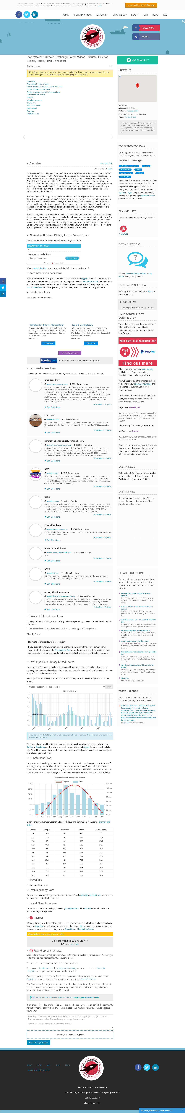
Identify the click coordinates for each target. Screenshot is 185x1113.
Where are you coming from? (39, 254)
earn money (147, 369)
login (71, 944)
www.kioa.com (52, 473)
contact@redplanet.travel (90, 895)
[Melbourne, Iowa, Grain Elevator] (47, 147)
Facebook (40, 747)
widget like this (40, 268)
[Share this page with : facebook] (3, 281)
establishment (125, 169)
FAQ (165, 14)
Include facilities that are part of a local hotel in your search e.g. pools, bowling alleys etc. (64, 629)
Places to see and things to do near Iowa (43, 92)
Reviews (30, 111)
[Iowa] (34, 147)
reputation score (147, 195)
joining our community (66, 968)
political (140, 173)
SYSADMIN (126, 723)
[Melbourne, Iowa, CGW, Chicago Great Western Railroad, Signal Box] (95, 126)
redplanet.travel (58, 263)
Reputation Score (90, 281)
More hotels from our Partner (78, 360)
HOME (29, 1065)
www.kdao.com (53, 419)
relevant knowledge (142, 384)
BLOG (67, 1065)
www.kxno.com (53, 573)
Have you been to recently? (157, 1110)
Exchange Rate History (36, 94)
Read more (33, 338)
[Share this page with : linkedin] (3, 294)
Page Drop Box (33, 113)
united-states (125, 176)
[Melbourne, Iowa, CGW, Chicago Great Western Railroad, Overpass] (95, 147)
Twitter (30, 747)
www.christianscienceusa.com (59, 445)
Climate (30, 97)
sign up (86, 747)
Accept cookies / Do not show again (141, 5)
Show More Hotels (69, 353)
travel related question (135, 273)
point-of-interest (126, 173)
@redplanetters (72, 908)
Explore (102, 14)
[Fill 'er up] (68, 126)
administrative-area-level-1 (129, 166)
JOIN (145, 14)
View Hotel (48, 343)
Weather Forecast (34, 100)
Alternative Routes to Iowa (37, 84)
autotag (146, 166)
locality (139, 169)
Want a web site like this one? (39, 1070)
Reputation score (46, 968)
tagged (84, 278)
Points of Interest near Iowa (38, 89)
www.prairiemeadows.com (57, 529)
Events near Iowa (34, 105)
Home (65, 14)
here (100, 6)
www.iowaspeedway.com (57, 384)
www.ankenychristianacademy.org (61, 596)
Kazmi (110, 169)
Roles (150, 291)
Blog (155, 14)
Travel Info (31, 103)
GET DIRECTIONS (72, 258)
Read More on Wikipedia (103, 405)
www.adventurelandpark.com (59, 552)
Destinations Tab (62, 650)
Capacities (69, 929)
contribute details (34, 287)
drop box (39, 926)
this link (87, 908)
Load (109, 687)
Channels (119, 14)
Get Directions (53, 407)
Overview (31, 81)
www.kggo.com (53, 501)
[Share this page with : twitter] (3, 287)
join (81, 926)
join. (77, 944)
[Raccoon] (47, 126)
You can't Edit (106, 163)
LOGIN (134, 14)
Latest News (32, 108)
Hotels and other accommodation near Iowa (45, 86)
